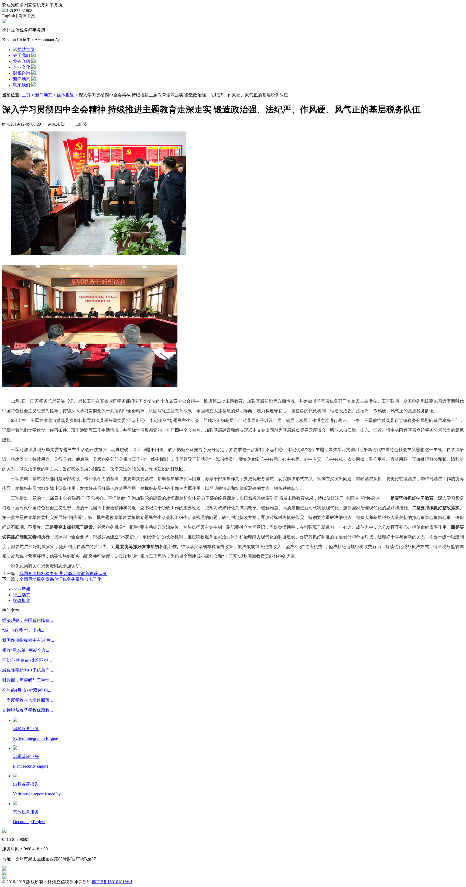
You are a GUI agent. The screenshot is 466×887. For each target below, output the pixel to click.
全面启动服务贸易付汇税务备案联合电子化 (60, 579)
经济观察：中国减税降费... (27, 620)
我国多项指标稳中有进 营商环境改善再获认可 (63, 573)
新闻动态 (21, 79)
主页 (26, 95)
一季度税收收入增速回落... (27, 700)
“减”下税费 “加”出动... (23, 630)
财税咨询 (21, 73)
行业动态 (21, 595)
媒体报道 (65, 95)
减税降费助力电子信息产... (27, 670)
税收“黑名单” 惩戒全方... (25, 650)
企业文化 (21, 67)
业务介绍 (21, 61)
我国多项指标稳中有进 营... (28, 640)
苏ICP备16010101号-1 (112, 881)
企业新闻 (21, 589)
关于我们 (21, 55)
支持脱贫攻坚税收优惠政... (27, 710)
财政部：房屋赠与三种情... (27, 680)
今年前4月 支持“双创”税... (26, 690)
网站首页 (26, 49)
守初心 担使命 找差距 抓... (27, 660)
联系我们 (21, 85)
